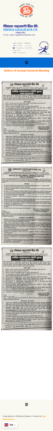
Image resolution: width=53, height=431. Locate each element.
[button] (26, 62)
